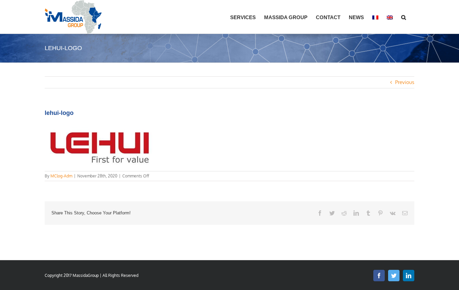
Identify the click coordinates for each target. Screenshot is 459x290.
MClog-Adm (61, 175)
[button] (403, 17)
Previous (404, 82)
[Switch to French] (375, 17)
